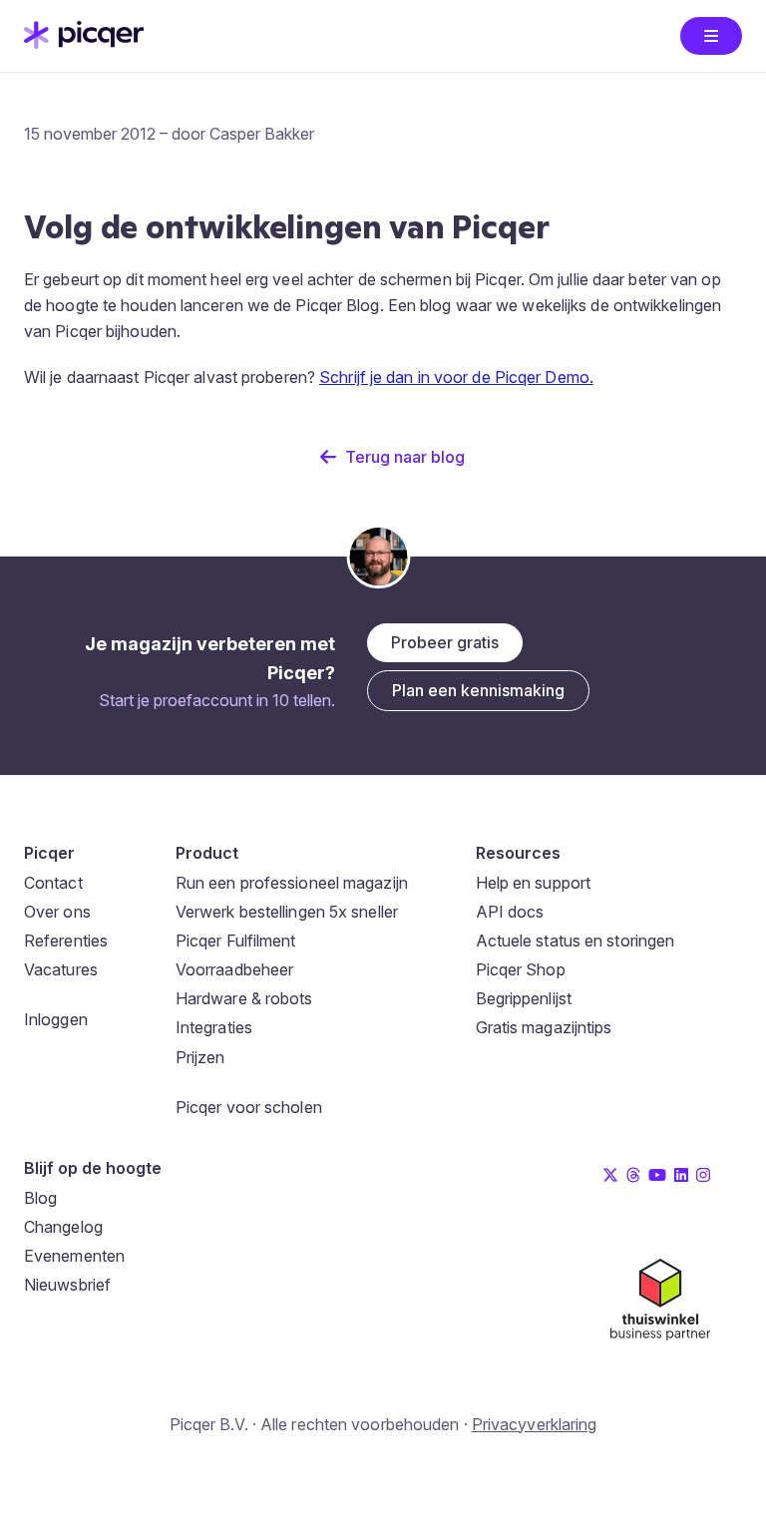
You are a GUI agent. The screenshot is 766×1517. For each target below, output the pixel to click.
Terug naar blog (405, 457)
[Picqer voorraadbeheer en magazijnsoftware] (84, 43)
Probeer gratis (445, 642)
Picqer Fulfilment (236, 940)
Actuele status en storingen (575, 940)
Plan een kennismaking (478, 690)
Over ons (57, 912)
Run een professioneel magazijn (292, 883)
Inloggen (56, 1019)
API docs (510, 912)
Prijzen (200, 1057)
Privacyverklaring (534, 1424)
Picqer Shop (521, 969)
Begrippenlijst (524, 998)
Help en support (533, 883)
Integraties (214, 1027)
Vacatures (61, 969)
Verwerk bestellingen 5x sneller (287, 912)
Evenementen (74, 1256)
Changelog (63, 1227)
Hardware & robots (244, 998)
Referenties (66, 940)
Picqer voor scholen (249, 1107)
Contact (53, 883)
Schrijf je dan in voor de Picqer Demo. (456, 377)
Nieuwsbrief (67, 1285)
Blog (40, 1198)
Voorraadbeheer (234, 969)
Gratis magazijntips (544, 1027)
